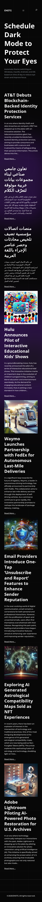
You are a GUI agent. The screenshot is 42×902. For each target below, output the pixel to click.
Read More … (10, 159)
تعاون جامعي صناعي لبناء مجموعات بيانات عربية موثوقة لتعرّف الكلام (18, 179)
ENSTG (8, 10)
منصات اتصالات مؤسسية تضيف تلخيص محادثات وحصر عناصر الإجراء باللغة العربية (18, 242)
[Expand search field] (36, 10)
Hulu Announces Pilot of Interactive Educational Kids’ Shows (16, 343)
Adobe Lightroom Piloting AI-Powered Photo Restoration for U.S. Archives (20, 815)
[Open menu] (23, 10)
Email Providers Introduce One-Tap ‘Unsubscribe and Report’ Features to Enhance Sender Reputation (20, 578)
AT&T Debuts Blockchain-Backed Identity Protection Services (20, 105)
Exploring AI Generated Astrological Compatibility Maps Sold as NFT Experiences (18, 701)
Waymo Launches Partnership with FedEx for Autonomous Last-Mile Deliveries (19, 455)
